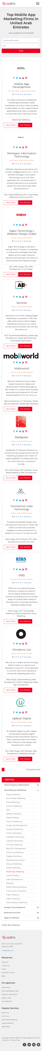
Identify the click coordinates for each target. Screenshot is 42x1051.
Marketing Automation (15, 860)
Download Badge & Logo (10, 991)
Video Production (13, 899)
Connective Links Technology (22, 508)
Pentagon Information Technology (21, 155)
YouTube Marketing (14, 845)
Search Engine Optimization (16, 785)
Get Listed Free (7, 1001)
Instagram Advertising (15, 837)
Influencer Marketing (14, 852)
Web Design (6, 1026)
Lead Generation (13, 875)
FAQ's (4, 969)
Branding (10, 883)
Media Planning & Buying (16, 887)
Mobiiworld (21, 368)
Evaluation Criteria (8, 972)
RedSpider (21, 437)
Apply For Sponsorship (9, 994)
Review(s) (27, 94)
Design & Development (14, 907)
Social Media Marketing (15, 798)
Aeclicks (21, 302)
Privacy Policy (15, 1040)
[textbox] (21, 45)
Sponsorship (6, 987)
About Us (5, 962)
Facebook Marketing (14, 829)
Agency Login (6, 998)
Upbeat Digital (21, 718)
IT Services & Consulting (16, 891)
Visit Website (25, 125)
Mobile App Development (22, 85)
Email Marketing (13, 802)
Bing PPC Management (16, 849)
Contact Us (5, 965)
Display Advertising (14, 856)
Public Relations (12, 895)
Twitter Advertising (14, 833)
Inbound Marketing (14, 864)
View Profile (11, 125)
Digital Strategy (12, 818)
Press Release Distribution (17, 903)
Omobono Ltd (21, 649)
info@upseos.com (8, 950)
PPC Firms (5, 1016)
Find (21, 51)
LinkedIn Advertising (14, 841)
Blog (3, 976)
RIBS (22, 575)
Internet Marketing (14, 822)
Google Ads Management (16, 825)
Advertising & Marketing (15, 790)
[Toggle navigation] (37, 4)
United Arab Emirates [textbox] (11, 40)
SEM (8, 810)
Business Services (12, 912)
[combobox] (21, 40)
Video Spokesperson (14, 879)
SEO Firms (5, 1013)
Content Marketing (14, 806)
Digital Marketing (13, 794)
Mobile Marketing (13, 868)
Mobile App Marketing (15, 872)
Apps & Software (11, 918)
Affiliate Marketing (13, 814)
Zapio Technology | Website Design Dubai (21, 232)
